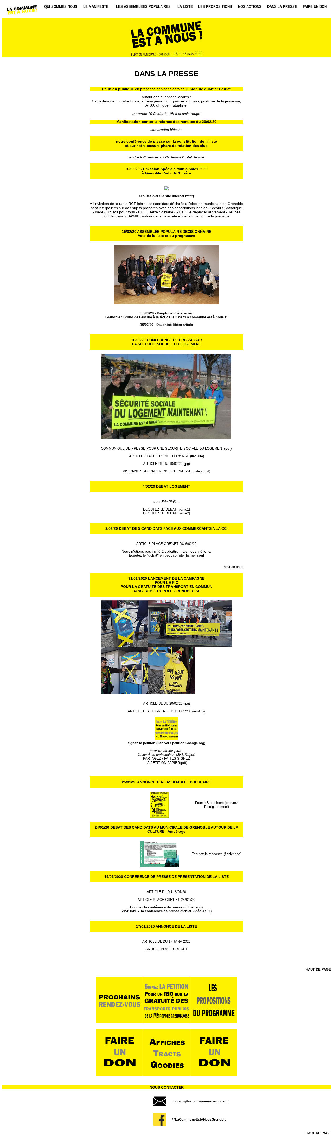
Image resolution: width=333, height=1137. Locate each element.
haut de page (233, 567)
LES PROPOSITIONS (215, 7)
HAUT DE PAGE (318, 969)
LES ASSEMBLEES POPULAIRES (143, 7)
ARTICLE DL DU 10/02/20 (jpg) (166, 464)
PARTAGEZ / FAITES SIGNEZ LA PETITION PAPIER (166, 761)
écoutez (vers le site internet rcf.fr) (166, 196)
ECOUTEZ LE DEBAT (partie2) (166, 513)
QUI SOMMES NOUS (60, 7)
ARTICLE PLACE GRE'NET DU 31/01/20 (159, 711)
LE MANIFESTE (95, 7)
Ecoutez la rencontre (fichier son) (216, 854)
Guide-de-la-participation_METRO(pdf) (166, 755)
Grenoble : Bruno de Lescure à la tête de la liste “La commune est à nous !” (166, 317)
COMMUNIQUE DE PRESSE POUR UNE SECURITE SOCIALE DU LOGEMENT (162, 449)
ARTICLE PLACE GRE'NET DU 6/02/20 (166, 544)
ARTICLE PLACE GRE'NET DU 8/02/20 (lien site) (166, 456)
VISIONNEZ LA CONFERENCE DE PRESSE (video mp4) (166, 471)
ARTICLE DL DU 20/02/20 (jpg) (166, 703)
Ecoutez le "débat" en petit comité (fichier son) (166, 555)
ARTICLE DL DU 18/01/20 (166, 892)
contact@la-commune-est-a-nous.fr (200, 1101)
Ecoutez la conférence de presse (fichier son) (166, 907)
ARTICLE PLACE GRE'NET (159, 900)
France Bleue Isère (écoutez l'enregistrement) (216, 805)
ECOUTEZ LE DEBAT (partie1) (166, 509)
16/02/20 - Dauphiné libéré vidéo (166, 313)
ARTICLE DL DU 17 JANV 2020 (166, 941)
